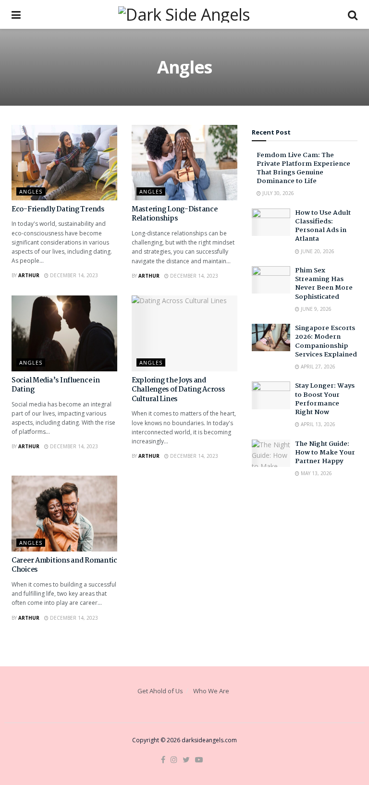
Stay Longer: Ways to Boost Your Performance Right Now (325, 398)
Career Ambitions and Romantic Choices (64, 565)
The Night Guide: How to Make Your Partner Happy (325, 452)
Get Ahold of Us (160, 691)
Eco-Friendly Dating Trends (58, 209)
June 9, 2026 (315, 309)
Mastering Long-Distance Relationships (175, 214)
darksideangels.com (209, 740)
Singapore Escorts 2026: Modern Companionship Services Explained (326, 341)
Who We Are (211, 691)
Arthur (28, 275)
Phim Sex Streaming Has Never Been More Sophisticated (324, 283)
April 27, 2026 (317, 366)
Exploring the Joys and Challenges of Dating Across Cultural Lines (178, 390)
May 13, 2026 (315, 473)
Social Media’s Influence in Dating (55, 385)
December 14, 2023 (73, 275)
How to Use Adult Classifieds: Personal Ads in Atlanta (323, 226)
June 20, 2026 (316, 251)
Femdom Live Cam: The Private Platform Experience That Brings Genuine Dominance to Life (303, 168)
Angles (30, 191)
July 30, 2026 (277, 193)
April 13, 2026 (317, 424)
